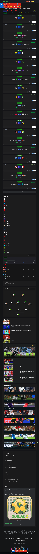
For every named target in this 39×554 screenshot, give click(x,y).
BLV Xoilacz (18, 12)
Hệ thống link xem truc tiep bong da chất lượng (11, 474)
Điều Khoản (13, 538)
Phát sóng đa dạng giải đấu (8, 465)
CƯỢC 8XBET (32, 1)
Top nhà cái (28, 1)
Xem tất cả (33, 345)
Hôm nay (24, 12)
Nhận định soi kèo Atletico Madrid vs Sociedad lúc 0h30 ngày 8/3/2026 (27, 359)
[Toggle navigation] (35, 1)
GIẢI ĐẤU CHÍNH (6, 196)
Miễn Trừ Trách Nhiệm (16, 540)
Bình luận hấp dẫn (7, 472)
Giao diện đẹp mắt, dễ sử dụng (9, 462)
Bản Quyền (26, 538)
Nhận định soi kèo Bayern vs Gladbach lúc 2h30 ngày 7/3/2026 (27, 372)
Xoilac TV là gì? (7, 453)
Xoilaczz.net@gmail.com (20, 546)
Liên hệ (6, 486)
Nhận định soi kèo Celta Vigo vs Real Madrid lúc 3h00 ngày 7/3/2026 (27, 378)
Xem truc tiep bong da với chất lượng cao (10, 467)
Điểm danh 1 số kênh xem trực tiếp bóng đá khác (11, 481)
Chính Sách (18, 538)
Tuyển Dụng (32, 538)
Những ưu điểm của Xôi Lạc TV (9, 460)
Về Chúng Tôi (7, 538)
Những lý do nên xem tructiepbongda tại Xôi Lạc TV (11, 479)
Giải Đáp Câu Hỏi (23, 540)
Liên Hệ (22, 538)
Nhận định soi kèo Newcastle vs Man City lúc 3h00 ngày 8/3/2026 (15, 354)
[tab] (5, 11)
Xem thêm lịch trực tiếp (19, 191)
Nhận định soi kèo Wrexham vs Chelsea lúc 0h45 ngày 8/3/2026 (27, 366)
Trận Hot (11, 12)
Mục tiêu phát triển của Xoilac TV (9, 455)
